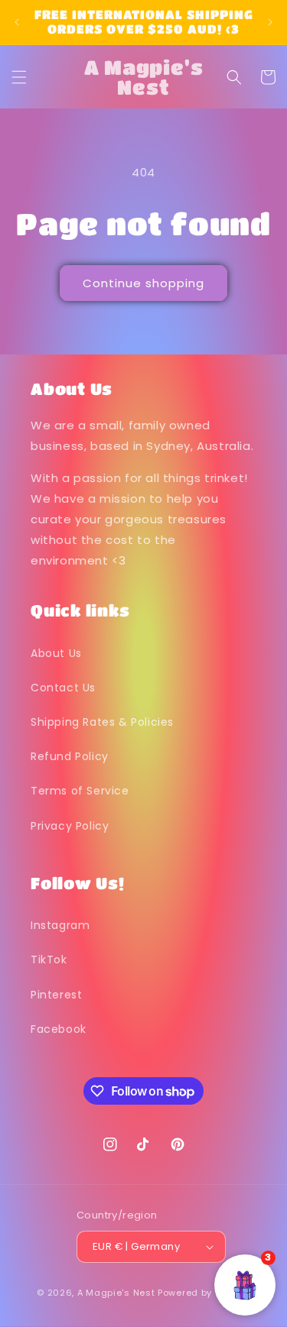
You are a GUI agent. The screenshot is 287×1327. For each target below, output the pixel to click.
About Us (56, 653)
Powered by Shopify (204, 1293)
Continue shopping (143, 283)
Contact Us (63, 687)
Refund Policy (70, 756)
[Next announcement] (270, 22)
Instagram (60, 925)
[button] (19, 77)
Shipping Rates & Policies (102, 722)
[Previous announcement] (17, 22)
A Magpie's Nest (116, 1293)
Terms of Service (80, 790)
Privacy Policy (70, 825)
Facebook (58, 1029)
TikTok (49, 959)
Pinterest (56, 994)
